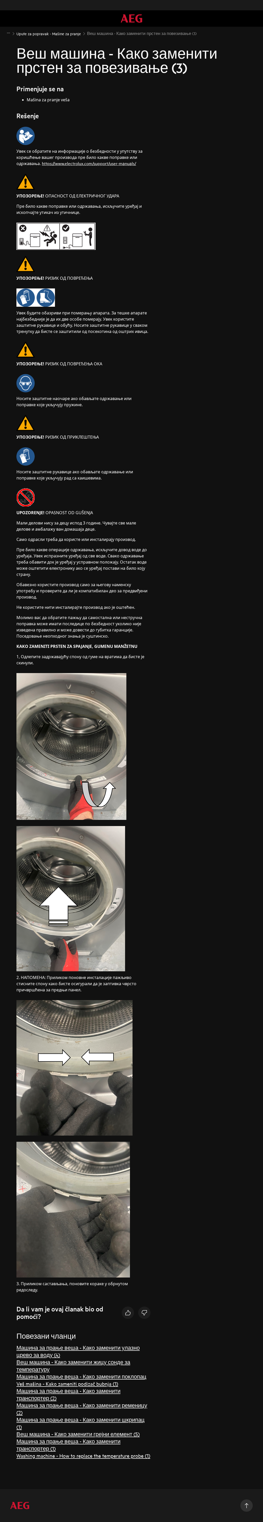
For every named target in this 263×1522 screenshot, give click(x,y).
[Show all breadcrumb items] (8, 33)
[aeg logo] (19, 1505)
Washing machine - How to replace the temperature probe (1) (83, 1455)
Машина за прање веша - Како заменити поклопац (81, 1376)
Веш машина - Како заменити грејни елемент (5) (78, 1434)
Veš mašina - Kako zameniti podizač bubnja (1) (67, 1383)
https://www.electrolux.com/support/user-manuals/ (89, 163)
